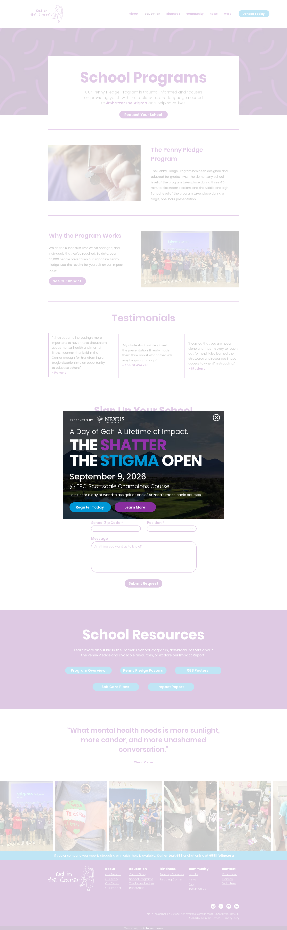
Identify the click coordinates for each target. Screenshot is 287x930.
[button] (216, 417)
